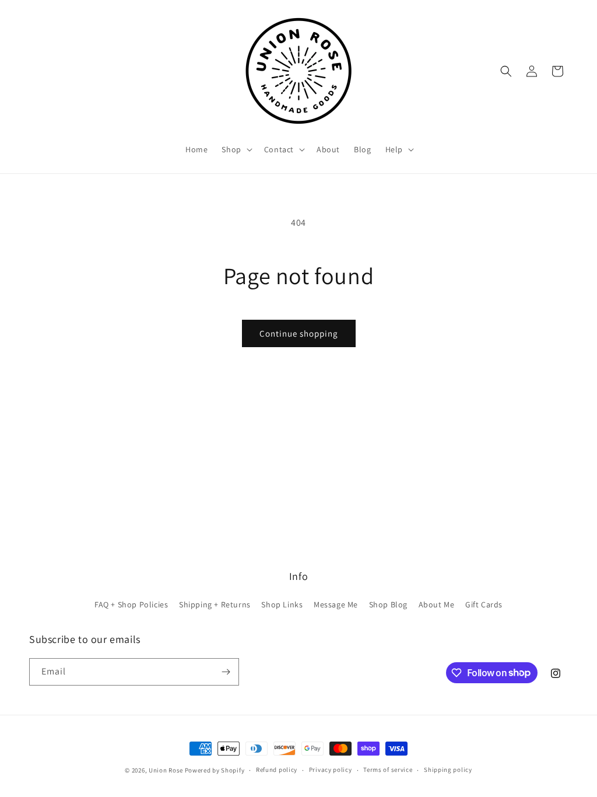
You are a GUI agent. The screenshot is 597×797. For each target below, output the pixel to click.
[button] (236, 149)
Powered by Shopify (215, 770)
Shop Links (282, 604)
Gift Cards (484, 604)
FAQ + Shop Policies (131, 604)
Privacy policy (330, 769)
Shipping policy (448, 769)
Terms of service (387, 769)
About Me (437, 604)
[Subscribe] (225, 672)
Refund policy (276, 769)
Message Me (336, 604)
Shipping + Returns (215, 604)
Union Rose (166, 770)
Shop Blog (388, 604)
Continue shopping (298, 333)
